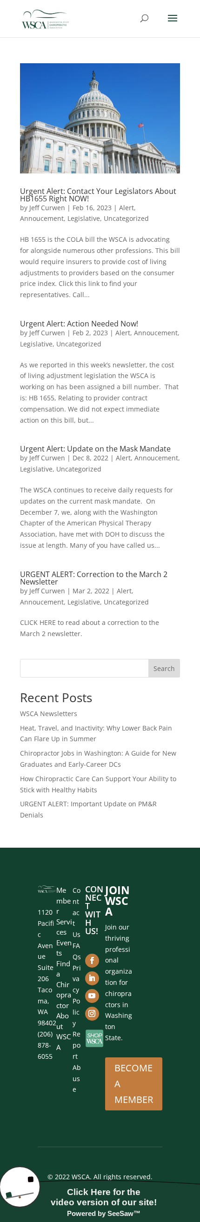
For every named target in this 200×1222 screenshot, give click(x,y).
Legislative (83, 218)
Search (164, 668)
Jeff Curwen (47, 207)
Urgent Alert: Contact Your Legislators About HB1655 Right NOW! (98, 195)
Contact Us (76, 912)
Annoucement (42, 218)
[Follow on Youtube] (92, 996)
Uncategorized (126, 218)
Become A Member (133, 1084)
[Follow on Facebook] (92, 961)
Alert (126, 207)
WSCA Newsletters (48, 713)
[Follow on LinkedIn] (92, 978)
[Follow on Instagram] (92, 1014)
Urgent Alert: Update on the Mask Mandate (95, 449)
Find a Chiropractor (63, 984)
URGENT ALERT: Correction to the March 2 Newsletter (93, 578)
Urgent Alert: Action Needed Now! (79, 324)
